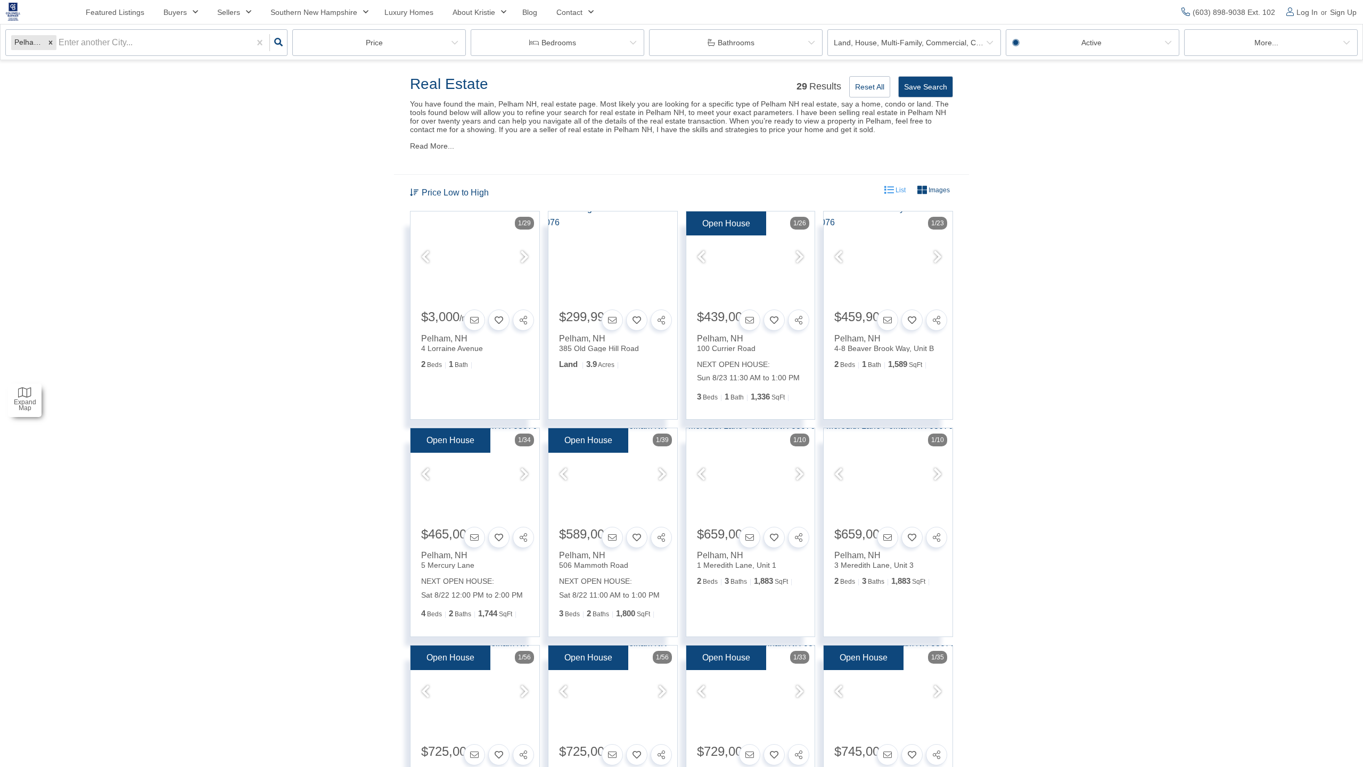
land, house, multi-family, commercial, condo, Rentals (917, 42)
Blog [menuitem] (529, 12)
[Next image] (524, 257)
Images (938, 190)
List (900, 190)
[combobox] (60, 43)
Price (374, 42)
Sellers (228, 12)
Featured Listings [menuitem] (115, 12)
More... (1266, 42)
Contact (569, 12)
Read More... (432, 146)
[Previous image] (425, 257)
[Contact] (474, 320)
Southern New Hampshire (313, 12)
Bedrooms (558, 42)
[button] (50, 42)
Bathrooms (736, 42)
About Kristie (474, 12)
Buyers (175, 12)
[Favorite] (499, 320)
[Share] (523, 320)
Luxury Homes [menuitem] (408, 12)
